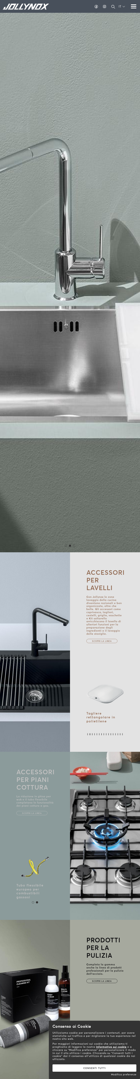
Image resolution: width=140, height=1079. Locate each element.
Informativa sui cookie (111, 1046)
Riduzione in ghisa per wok (33, 887)
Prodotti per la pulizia (103, 947)
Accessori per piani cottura (35, 779)
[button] (113, 7)
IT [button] (120, 6)
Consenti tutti (94, 1068)
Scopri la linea (102, 641)
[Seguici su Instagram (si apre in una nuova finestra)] (104, 6)
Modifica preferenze (123, 1074)
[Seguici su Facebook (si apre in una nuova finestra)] (96, 6)
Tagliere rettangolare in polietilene (100, 717)
